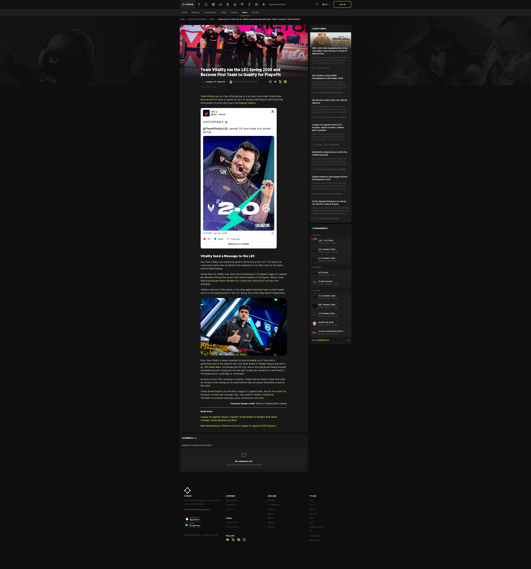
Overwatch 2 (315, 536)
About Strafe (231, 500)
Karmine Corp (260, 289)
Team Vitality (208, 96)
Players (271, 514)
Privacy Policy (232, 522)
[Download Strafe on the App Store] (203, 518)
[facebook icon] (285, 81)
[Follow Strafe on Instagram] (243, 539)
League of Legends (197, 19)
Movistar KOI (211, 277)
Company (230, 496)
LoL (311, 505)
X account (277, 391)
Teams (271, 509)
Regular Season (247, 103)
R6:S (311, 518)
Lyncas (262, 367)
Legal (229, 518)
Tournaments (274, 505)
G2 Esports (264, 277)
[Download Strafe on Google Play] (203, 525)
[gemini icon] (275, 81)
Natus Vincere (227, 280)
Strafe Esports (215, 391)
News (211, 19)
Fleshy (274, 367)
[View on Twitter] (272, 113)
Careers (229, 509)
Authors (271, 522)
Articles (271, 527)
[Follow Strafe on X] (232, 539)
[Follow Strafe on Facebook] (237, 539)
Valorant (313, 514)
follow (230, 536)
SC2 (311, 531)
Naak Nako (215, 367)
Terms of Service (233, 527)
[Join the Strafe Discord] (227, 539)
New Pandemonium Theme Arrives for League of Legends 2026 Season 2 (239, 426)
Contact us (231, 505)
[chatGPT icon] (270, 81)
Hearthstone (315, 540)
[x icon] (280, 81)
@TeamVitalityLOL (215, 128)
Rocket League (316, 527)
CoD (311, 522)
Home (182, 19)
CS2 (311, 500)
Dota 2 (312, 509)
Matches (271, 500)
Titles (312, 496)
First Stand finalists (244, 277)
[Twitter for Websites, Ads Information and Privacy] (272, 233)
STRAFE (188, 496)
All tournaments (320, 340)
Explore (272, 496)
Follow (222, 114)
